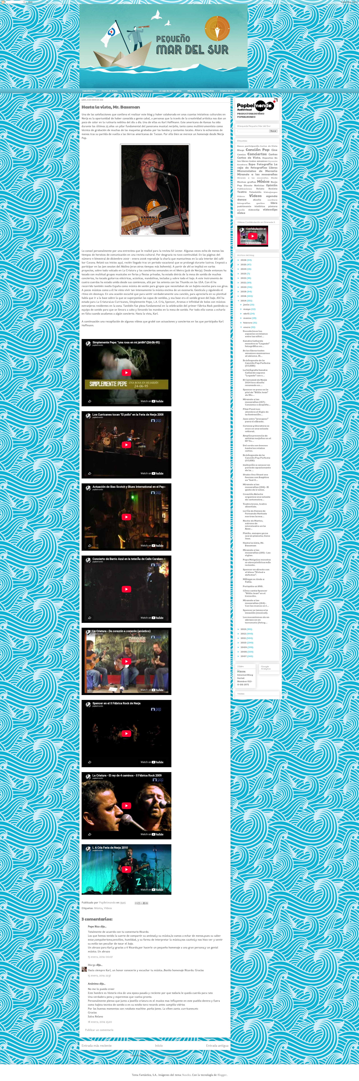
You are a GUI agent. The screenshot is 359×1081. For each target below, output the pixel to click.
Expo (252, 164)
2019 (244, 291)
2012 (243, 633)
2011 (243, 638)
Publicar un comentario (99, 1030)
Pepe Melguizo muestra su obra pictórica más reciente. (257, 562)
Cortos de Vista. (110, 90)
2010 (244, 642)
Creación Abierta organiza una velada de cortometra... (256, 496)
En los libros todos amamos (138, 90)
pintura (272, 206)
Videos (241, 196)
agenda (271, 196)
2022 (244, 278)
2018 (244, 296)
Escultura (242, 164)
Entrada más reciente (96, 1045)
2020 (244, 287)
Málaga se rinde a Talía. (253, 580)
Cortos (273, 154)
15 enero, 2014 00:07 (100, 956)
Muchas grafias (246, 181)
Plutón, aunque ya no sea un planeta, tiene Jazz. (256, 535)
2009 (244, 647)
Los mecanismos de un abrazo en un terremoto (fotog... (256, 619)
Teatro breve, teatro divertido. (255, 505)
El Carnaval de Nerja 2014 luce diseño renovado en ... (255, 382)
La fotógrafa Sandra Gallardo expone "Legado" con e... (255, 372)
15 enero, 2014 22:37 (99, 975)
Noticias (259, 185)
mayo (247, 309)
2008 (244, 651)
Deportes (267, 157)
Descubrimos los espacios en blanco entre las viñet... (255, 333)
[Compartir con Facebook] (144, 903)
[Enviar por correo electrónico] (136, 903)
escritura (272, 199)
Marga (91, 964)
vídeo (241, 213)
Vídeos (108, 908)
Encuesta (272, 161)
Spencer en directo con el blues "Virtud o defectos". (256, 572)
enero (247, 327)
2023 (244, 273)
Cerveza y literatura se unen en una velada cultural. (256, 428)
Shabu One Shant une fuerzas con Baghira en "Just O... (256, 477)
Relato (260, 188)
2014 (244, 300)
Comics (241, 154)
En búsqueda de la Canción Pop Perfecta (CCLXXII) (256, 363)
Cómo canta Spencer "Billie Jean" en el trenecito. (255, 593)
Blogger (222, 1075)
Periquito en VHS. (253, 586)
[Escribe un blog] (138, 903)
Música (98, 908)
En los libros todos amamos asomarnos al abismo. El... (256, 353)
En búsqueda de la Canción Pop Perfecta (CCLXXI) (256, 457)
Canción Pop (89, 90)
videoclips (270, 209)
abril (246, 313)
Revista (273, 188)
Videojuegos (270, 192)
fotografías (243, 203)
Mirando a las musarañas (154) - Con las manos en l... (256, 603)
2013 (243, 629)
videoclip (254, 209)
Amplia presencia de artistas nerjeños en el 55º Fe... (257, 438)
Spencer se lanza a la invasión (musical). (255, 611)
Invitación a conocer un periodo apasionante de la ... (257, 467)
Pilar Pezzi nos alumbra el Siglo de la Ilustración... (256, 411)
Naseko (186, 1075)
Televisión (255, 192)
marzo (247, 318)
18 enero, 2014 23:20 (100, 1021)
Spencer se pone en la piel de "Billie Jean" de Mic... (255, 392)
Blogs (240, 150)
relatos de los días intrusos (234, 90)
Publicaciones (244, 188)
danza (241, 199)
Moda (274, 177)
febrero (248, 322)
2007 (244, 656)
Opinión (271, 185)
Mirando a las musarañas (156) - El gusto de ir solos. (256, 487)
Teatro (242, 192)
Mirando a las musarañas (200, 90)
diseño (257, 199)
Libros (273, 167)
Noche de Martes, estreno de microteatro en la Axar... (254, 524)
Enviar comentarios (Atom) (163, 1055)
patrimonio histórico (251, 206)
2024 (244, 268)
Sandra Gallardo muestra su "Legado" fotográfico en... (256, 343)
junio (246, 304)
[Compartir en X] (141, 903)
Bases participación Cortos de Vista (257, 145)
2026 (244, 260)
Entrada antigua (217, 1045)
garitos (260, 203)
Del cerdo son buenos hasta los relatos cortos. (255, 448)
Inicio (159, 1045)
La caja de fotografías (170, 90)
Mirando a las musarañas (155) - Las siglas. (257, 552)
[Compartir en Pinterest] (146, 903)
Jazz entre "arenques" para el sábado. (255, 420)
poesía (241, 209)
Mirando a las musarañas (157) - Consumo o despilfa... (257, 402)
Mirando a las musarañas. (253, 178)
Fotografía (265, 164)
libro (274, 203)
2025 (244, 264)
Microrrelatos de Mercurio (257, 171)
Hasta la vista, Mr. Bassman (253, 544)
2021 (243, 282)
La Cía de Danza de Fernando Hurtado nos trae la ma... (255, 513)
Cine (274, 150)
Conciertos (257, 153)
